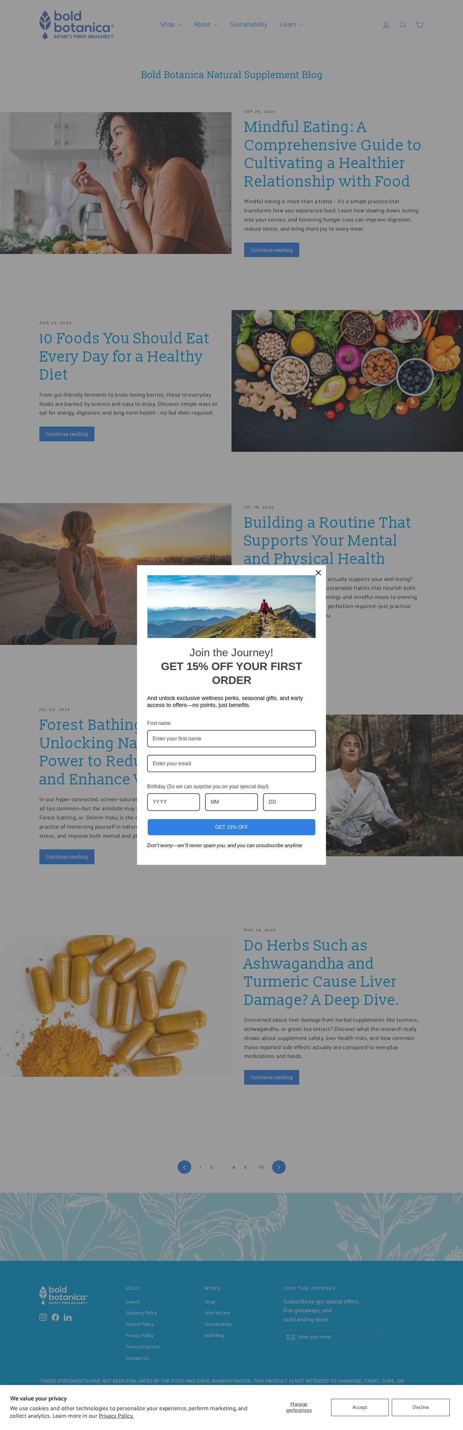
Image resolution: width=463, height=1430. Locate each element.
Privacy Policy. (116, 1416)
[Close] (318, 572)
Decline (421, 1407)
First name (159, 723)
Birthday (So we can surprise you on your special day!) (207, 786)
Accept (359, 1407)
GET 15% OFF (231, 827)
